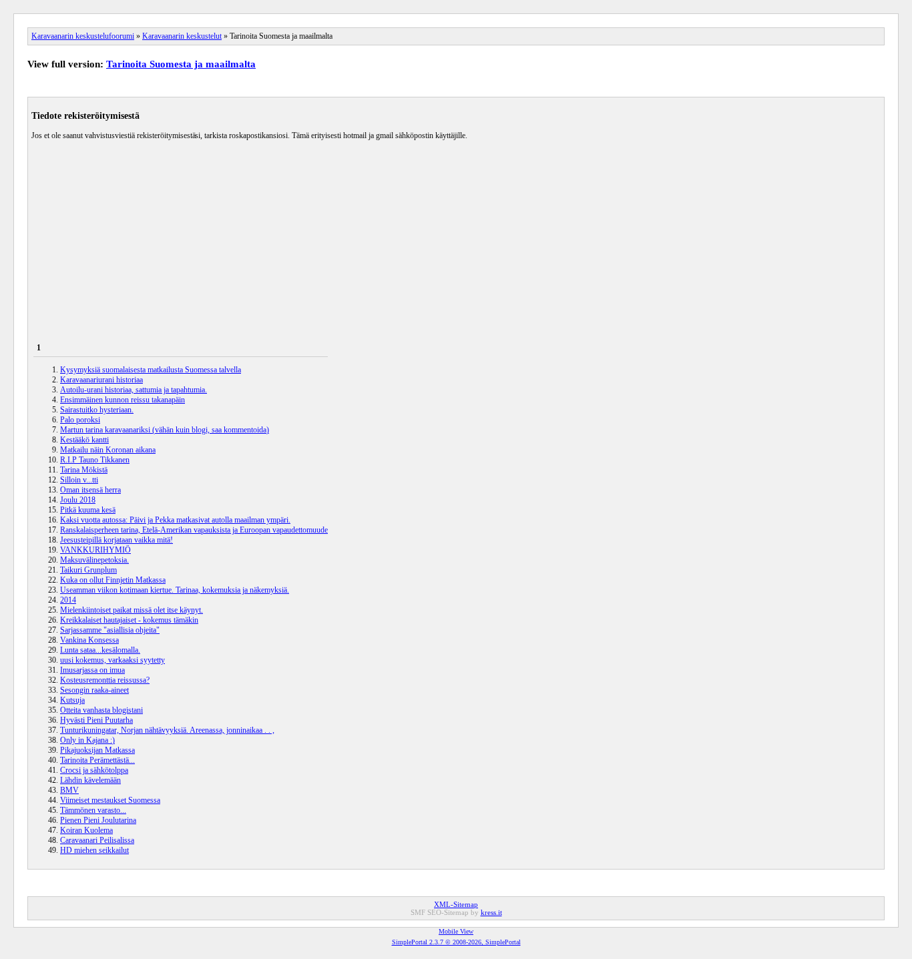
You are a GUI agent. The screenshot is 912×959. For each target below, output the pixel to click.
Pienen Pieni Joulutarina (98, 820)
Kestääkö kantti (84, 439)
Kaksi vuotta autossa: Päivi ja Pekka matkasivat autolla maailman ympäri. (175, 520)
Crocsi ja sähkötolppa (94, 770)
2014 (68, 600)
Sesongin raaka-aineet (94, 690)
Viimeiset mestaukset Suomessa (110, 800)
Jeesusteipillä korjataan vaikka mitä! (116, 540)
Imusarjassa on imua (92, 670)
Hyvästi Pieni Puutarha (96, 720)
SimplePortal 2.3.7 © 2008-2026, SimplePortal (456, 942)
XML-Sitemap (456, 904)
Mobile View (456, 931)
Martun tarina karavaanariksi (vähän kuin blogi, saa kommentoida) (164, 429)
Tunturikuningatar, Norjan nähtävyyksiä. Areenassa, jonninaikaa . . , (167, 730)
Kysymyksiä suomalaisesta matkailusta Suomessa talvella (150, 369)
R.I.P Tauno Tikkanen (95, 459)
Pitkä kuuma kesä (88, 510)
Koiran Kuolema (86, 830)
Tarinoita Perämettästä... (97, 760)
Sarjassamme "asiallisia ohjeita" (110, 630)
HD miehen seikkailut (94, 850)
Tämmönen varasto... (93, 810)
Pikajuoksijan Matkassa (97, 750)
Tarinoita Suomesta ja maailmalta (181, 64)
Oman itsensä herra (90, 490)
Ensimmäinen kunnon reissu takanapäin (122, 399)
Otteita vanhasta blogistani (101, 710)
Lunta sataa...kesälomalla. (100, 650)
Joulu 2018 (77, 500)
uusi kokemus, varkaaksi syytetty (112, 660)
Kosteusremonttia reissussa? (105, 680)
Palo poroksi (80, 419)
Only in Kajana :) (87, 740)
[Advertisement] (456, 234)
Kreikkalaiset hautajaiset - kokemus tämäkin (129, 620)
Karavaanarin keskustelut (182, 36)
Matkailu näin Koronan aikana (108, 449)
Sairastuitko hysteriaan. (97, 409)
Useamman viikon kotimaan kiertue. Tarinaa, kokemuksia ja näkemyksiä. (174, 590)
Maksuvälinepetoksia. (94, 560)
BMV (69, 790)
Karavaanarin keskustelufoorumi (82, 36)
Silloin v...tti (79, 480)
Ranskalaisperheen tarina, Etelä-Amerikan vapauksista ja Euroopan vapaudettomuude (194, 530)
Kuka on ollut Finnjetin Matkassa (113, 580)
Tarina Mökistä (83, 469)
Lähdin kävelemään (90, 780)
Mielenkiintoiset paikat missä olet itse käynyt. (131, 610)
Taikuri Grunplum (88, 570)
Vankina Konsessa (89, 640)
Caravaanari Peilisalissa (97, 840)
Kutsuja (72, 700)
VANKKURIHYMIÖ (95, 550)
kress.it (491, 912)
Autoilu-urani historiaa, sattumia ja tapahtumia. (133, 389)
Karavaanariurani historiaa (101, 379)
